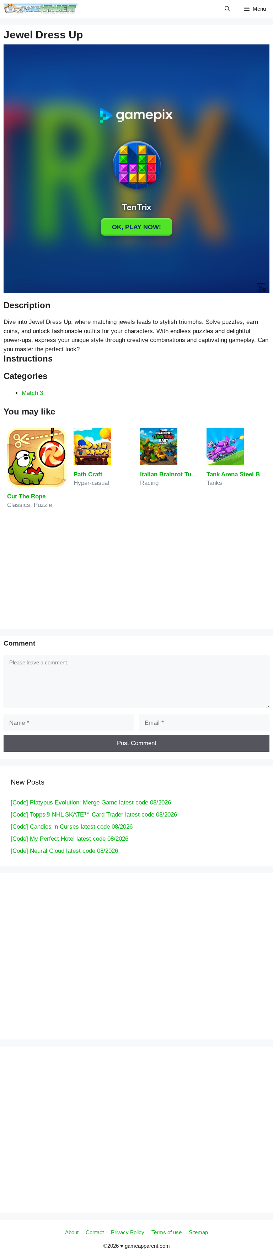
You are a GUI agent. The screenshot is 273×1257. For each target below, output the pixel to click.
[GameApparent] (40, 9)
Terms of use (166, 1232)
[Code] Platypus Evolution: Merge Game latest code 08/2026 (91, 802)
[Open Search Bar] (227, 9)
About (72, 1232)
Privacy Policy (127, 1232)
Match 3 (32, 393)
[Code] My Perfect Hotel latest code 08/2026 (69, 838)
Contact (95, 1232)
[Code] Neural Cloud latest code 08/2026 (64, 850)
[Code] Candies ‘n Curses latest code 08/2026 (72, 826)
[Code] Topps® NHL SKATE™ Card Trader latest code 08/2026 (94, 814)
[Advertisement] (136, 572)
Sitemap (198, 1232)
